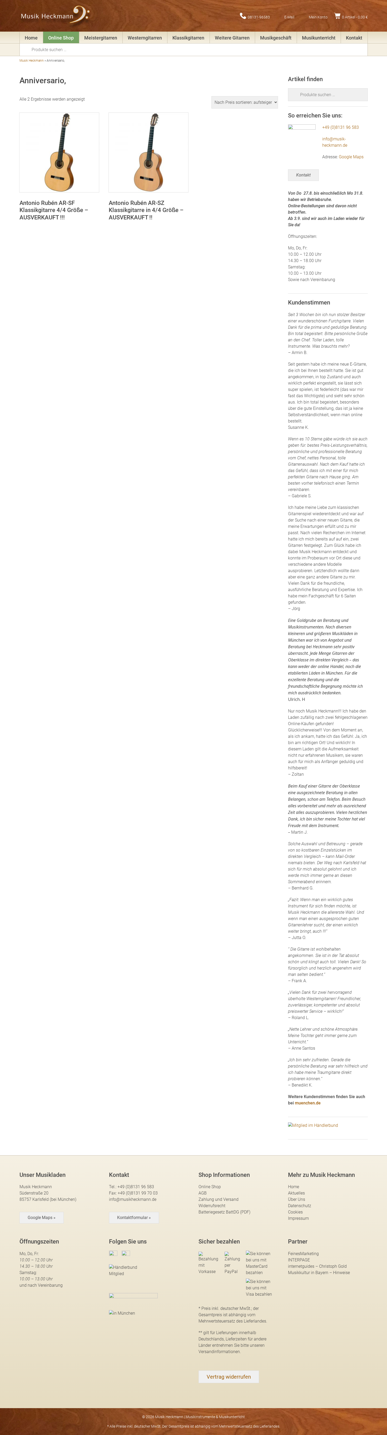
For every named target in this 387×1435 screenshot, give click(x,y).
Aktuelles (296, 1193)
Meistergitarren (100, 38)
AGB (203, 1193)
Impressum (298, 1218)
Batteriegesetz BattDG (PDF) (224, 1212)
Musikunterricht (318, 38)
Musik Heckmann (31, 60)
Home (31, 38)
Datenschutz (299, 1205)
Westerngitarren (145, 38)
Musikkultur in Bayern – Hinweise (319, 1272)
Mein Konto (318, 17)
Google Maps (351, 156)
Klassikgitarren (188, 38)
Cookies (295, 1212)
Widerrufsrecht (212, 1205)
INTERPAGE (299, 1259)
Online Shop (61, 38)
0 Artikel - (355, 17)
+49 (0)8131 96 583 (340, 127)
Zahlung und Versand (219, 1199)
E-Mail (289, 17)
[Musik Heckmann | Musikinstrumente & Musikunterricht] (55, 16)
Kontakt (354, 38)
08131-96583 (259, 17)
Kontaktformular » (134, 1217)
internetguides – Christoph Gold (317, 1266)
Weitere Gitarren (232, 38)
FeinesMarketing (303, 1253)
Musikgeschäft (275, 38)
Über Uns (296, 1199)
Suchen (27, 49)
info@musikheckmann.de (132, 1199)
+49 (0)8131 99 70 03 (138, 1193)
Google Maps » (42, 1217)
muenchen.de (308, 1102)
